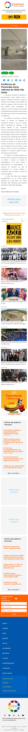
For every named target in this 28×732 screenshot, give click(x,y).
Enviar (14, 614)
